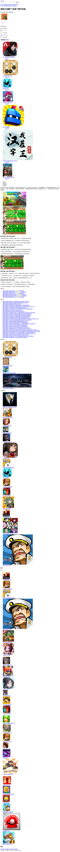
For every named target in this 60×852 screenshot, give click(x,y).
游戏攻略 (12, 4)
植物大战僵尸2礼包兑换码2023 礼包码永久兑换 (12, 310)
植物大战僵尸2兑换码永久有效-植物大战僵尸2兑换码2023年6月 (16, 334)
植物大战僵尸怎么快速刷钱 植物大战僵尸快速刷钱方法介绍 (15, 321)
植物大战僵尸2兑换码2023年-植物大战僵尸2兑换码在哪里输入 (15, 322)
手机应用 (8, 4)
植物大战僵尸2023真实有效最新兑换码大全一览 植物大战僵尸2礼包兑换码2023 (19, 323)
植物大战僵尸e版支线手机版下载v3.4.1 (11, 295)
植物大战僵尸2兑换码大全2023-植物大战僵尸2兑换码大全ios (15, 324)
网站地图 (2, 849)
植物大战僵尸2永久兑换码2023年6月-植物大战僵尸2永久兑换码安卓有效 (18, 308)
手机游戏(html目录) (8, 5)
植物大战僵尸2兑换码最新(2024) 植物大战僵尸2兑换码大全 (15, 307)
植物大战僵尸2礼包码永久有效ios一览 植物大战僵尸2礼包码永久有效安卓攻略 (19, 312)
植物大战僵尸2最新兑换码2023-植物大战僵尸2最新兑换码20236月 (16, 317)
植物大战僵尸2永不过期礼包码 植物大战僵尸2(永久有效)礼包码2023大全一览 (19, 306)
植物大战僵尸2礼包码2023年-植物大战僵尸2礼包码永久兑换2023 (16, 301)
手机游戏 (4, 4)
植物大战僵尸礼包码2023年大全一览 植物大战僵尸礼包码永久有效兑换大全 (18, 336)
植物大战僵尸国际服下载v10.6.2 (9, 297)
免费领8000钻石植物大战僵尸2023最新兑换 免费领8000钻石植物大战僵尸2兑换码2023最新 (21, 331)
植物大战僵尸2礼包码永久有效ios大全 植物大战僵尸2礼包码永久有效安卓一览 (19, 333)
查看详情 (22, 290)
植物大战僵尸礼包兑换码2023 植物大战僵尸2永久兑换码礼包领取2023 (17, 313)
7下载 (1, 5)
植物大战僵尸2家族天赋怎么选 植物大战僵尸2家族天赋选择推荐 (16, 305)
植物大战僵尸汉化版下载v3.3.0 (9, 293)
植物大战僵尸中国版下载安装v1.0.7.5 (10, 292)
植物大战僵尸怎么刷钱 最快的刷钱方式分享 (12, 303)
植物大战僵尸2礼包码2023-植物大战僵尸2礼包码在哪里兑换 (15, 326)
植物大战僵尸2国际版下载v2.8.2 (9, 290)
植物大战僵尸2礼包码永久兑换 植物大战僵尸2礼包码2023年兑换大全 (17, 320)
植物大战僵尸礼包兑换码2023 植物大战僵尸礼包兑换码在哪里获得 (16, 316)
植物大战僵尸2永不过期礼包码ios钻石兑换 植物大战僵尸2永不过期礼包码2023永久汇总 (21, 318)
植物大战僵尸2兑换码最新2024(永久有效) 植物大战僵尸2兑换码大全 (17, 328)
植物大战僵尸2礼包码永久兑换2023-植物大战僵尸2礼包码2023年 (16, 327)
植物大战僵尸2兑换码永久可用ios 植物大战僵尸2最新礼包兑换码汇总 (17, 315)
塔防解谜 (14, 5)
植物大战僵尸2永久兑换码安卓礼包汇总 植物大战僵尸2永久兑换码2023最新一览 (19, 332)
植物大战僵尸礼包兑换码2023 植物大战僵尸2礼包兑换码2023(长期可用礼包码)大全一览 (21, 329)
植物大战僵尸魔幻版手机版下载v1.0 (10, 294)
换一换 (7, 39)
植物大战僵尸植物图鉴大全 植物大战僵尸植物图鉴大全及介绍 (15, 302)
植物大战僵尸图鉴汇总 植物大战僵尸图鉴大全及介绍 (14, 311)
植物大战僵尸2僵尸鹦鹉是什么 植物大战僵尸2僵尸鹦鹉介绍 (15, 337)
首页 (1, 4)
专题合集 (16, 4)
